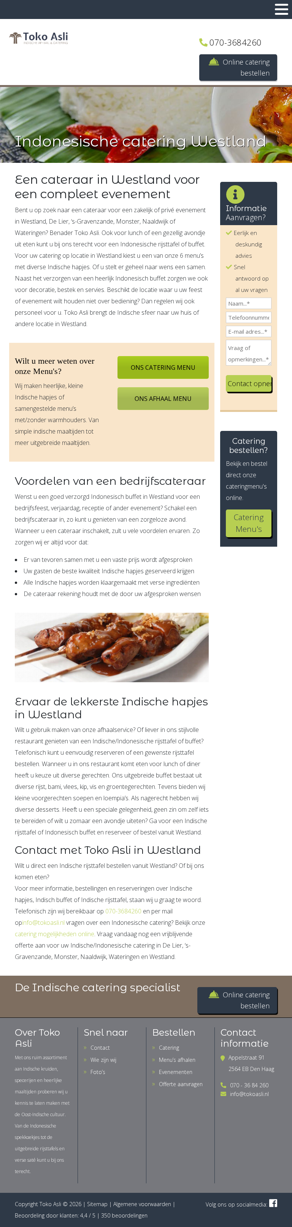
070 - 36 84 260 (249, 1085)
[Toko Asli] (38, 37)
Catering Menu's (249, 523)
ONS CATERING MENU (163, 367)
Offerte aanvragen (181, 1084)
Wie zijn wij (103, 1059)
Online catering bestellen (246, 67)
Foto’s (97, 1072)
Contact (100, 1047)
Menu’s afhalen (177, 1059)
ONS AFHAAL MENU (163, 398)
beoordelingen (124, 1215)
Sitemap (97, 1204)
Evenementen (175, 1072)
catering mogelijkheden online (54, 934)
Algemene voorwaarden (142, 1204)
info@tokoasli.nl (43, 922)
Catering (169, 1047)
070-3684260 (235, 42)
